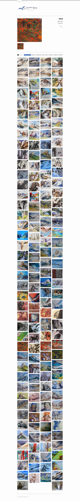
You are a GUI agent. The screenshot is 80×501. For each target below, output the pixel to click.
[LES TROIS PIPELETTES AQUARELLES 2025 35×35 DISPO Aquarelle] (22, 134)
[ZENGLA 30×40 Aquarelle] (57, 395)
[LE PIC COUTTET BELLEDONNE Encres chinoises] (34, 328)
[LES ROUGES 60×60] (22, 376)
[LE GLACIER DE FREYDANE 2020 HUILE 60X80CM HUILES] (34, 227)
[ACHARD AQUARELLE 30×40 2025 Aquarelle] (57, 72)
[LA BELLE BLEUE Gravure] (57, 354)
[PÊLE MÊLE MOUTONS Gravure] (22, 346)
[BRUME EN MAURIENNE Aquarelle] (57, 475)
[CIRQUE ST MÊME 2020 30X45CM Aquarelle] (45, 272)
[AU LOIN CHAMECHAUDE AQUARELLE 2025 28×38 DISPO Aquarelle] (45, 124)
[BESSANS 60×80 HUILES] (22, 356)
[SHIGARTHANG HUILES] (22, 445)
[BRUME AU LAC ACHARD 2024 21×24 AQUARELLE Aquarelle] (45, 175)
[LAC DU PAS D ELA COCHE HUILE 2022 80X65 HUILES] (57, 232)
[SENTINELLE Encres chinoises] (57, 324)
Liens (27, 1)
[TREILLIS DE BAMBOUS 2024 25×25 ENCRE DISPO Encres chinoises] (57, 162)
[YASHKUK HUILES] (34, 427)
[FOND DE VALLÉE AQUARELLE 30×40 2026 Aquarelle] (34, 73)
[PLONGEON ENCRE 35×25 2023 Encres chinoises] (22, 205)
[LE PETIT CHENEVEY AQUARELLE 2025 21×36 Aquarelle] (57, 132)
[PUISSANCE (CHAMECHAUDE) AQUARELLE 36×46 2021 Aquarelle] (22, 265)
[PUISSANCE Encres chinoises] (22, 184)
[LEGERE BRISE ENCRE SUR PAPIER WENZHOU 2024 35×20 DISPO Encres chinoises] (22, 164)
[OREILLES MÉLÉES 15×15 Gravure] (34, 318)
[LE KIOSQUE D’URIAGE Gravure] (45, 346)
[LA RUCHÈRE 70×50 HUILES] (34, 368)
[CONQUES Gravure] (22, 316)
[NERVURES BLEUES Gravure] (45, 302)
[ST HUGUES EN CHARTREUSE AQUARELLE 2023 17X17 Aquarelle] (45, 222)
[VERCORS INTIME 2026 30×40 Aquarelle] (57, 62)
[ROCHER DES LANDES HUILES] (57, 294)
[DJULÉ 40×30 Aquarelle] (34, 407)
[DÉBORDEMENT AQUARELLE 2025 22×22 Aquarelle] (34, 105)
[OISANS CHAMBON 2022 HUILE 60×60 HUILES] (22, 235)
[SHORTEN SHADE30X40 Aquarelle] (34, 397)
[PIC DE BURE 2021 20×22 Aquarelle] (57, 252)
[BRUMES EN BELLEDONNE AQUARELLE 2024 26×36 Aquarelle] (22, 124)
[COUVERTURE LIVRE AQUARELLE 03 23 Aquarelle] (34, 196)
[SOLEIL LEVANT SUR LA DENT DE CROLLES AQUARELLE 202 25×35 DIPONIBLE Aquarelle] (34, 155)
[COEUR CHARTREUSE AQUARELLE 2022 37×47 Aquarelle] (34, 217)
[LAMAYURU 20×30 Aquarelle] (45, 396)
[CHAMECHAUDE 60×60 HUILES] (34, 358)
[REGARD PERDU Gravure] (34, 348)
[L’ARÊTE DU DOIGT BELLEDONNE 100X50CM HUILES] (45, 376)
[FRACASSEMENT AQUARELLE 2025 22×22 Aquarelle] (22, 114)
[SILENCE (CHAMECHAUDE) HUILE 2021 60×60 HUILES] (22, 275)
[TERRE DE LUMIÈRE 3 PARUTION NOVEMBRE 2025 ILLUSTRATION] (34, 84)
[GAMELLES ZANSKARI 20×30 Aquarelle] (57, 385)
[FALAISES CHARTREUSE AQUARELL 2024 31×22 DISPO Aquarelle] (45, 144)
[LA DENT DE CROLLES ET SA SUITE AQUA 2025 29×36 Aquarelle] (34, 125)
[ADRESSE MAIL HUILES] (57, 263)
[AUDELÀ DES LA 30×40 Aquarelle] (22, 414)
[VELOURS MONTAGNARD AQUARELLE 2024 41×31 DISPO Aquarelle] (22, 174)
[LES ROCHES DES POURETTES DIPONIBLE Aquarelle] (34, 176)
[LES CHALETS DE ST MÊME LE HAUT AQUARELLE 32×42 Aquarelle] (34, 267)
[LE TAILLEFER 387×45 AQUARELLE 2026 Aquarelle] (22, 72)
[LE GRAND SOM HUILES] (45, 427)
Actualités (19, 1)
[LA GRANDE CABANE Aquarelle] (34, 62)
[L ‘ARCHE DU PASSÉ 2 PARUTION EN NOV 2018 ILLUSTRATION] (22, 93)
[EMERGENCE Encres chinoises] (22, 326)
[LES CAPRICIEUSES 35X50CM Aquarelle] (22, 285)
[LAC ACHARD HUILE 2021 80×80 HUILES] (45, 252)
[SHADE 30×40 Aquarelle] (22, 404)
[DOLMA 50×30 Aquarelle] (45, 406)
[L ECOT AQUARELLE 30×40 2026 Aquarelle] (22, 82)
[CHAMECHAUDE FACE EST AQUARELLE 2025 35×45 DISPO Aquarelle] (57, 122)
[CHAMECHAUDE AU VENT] (22, 435)
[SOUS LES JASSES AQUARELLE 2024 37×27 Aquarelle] (57, 172)
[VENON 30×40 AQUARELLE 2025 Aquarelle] (57, 102)
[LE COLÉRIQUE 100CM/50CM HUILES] (22, 455)
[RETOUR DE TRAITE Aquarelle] (45, 292)
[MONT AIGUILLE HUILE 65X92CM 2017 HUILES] (57, 242)
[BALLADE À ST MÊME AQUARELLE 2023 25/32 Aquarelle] (45, 205)
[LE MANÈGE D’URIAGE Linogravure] (34, 338)
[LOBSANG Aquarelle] (45, 416)
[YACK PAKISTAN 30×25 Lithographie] (45, 386)
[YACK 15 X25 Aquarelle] (22, 395)
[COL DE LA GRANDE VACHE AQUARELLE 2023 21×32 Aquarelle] (34, 207)
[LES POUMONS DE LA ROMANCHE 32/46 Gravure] (57, 455)
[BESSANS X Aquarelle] (45, 72)
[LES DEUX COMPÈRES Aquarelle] (22, 485)
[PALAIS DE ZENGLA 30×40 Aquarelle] (57, 405)
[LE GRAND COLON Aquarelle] (45, 195)
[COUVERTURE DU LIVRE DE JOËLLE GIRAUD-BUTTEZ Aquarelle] (57, 465)
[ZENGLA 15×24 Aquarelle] (34, 388)
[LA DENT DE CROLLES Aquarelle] (22, 366)
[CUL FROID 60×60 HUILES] (57, 364)
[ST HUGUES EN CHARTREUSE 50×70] (34, 378)
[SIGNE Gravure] (22, 306)
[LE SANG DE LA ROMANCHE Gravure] (57, 304)
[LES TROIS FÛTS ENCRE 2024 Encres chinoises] (22, 154)
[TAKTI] (45, 437)
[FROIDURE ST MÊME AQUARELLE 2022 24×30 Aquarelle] (57, 222)
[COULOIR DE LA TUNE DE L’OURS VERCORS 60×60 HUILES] (57, 485)
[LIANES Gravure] (45, 312)
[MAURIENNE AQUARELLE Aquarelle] (34, 287)
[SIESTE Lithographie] (22, 424)
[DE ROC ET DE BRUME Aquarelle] (22, 475)
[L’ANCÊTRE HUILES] (45, 447)
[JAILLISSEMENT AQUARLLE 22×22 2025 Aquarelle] (45, 104)
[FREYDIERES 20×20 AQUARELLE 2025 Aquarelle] (57, 92)
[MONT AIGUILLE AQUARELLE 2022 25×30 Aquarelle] (45, 242)
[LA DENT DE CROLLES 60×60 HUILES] (45, 477)
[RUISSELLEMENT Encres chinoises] (57, 334)
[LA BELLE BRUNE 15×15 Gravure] (34, 417)
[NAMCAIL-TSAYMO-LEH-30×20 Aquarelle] (57, 415)
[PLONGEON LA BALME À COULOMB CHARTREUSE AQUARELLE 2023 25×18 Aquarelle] (22, 215)
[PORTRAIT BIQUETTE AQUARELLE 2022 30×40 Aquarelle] (22, 245)
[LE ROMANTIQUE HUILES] (34, 448)
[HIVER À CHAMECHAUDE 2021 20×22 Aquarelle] (34, 247)
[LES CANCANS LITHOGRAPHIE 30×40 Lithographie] (34, 237)
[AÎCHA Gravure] (34, 308)
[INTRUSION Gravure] (45, 336)
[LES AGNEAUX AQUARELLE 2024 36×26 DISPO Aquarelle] (57, 142)
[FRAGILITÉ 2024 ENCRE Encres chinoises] (57, 152)
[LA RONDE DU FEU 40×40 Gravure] (22, 296)
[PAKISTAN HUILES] (57, 445)
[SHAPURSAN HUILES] (34, 437)
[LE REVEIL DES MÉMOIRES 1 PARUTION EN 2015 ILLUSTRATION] (45, 93)
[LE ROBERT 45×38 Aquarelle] (45, 62)
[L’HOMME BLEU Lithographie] (57, 425)
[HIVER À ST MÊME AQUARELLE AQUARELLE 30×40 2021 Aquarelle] (34, 277)
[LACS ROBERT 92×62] (57, 374)
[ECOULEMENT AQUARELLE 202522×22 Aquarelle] (57, 112)
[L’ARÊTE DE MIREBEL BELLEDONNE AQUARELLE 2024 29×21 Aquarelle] (57, 182)
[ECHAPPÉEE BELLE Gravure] (45, 324)
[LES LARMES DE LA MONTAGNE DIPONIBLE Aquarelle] (34, 166)
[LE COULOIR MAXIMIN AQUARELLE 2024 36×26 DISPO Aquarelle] (22, 144)
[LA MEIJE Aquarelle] (22, 62)
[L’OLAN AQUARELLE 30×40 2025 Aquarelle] (45, 82)
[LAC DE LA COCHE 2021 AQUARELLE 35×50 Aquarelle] (34, 257)
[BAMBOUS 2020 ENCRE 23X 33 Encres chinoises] (34, 145)
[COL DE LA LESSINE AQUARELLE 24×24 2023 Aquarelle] (45, 185)
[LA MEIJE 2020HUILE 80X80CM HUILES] (22, 225)
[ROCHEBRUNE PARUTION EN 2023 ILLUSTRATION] (34, 95)
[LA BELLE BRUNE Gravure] (45, 356)
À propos (23, 1)
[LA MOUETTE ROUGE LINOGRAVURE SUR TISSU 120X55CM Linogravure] (57, 273)
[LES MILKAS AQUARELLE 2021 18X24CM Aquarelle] (45, 262)
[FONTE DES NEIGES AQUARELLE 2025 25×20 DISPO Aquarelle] (45, 114)
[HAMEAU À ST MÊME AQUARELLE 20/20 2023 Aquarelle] (57, 212)
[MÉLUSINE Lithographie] (34, 478)
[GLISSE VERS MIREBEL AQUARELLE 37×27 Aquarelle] (45, 164)
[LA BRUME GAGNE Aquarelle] (34, 458)
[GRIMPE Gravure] (57, 314)
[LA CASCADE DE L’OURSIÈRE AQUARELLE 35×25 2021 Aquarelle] (22, 255)
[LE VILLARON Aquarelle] (34, 468)
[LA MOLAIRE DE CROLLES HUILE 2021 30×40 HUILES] (45, 282)
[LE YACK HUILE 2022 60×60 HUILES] (45, 232)
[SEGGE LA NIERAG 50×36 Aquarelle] (22, 387)
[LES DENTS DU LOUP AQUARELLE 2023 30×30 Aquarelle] (57, 192)
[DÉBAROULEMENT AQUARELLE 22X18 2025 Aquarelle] (22, 104)
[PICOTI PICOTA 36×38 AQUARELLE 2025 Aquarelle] (34, 135)
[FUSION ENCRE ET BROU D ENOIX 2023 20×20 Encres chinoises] (34, 186)
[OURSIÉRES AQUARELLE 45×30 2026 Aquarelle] (57, 82)
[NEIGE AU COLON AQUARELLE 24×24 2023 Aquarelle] (22, 195)
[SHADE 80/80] (57, 435)
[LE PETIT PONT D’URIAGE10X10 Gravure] (57, 344)
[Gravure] (34, 297)
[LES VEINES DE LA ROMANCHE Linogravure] (22, 336)
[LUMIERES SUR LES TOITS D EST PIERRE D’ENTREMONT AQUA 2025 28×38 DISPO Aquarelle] (45, 134)
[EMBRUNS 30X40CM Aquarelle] (57, 284)
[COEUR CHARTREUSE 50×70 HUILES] (45, 366)
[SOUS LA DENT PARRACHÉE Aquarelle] (45, 467)
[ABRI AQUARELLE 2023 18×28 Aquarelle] (45, 212)
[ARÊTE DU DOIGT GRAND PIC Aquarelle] (22, 465)
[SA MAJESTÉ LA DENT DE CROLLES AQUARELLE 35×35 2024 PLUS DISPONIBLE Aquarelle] (45, 154)
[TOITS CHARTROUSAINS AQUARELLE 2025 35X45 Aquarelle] (34, 115)
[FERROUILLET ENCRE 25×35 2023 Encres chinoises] (57, 202)
